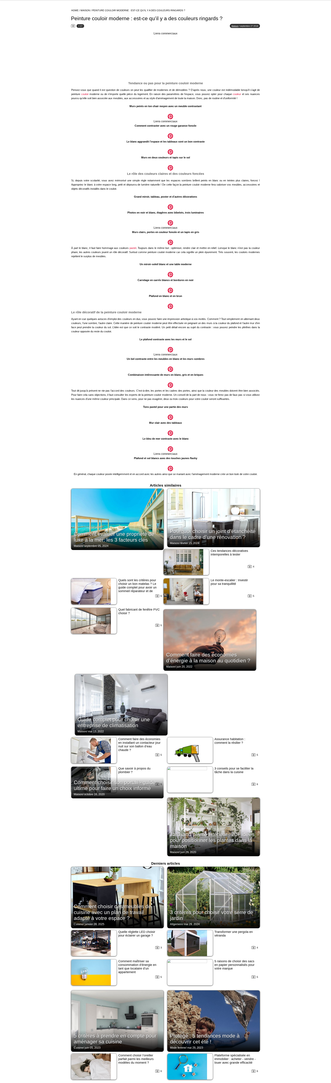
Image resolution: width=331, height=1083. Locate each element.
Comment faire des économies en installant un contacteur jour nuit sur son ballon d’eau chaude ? (139, 744)
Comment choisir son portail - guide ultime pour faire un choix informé (115, 785)
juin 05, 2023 (93, 1047)
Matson (235, 26)
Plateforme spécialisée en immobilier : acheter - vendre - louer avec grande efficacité (235, 1059)
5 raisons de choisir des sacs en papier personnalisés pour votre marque (234, 965)
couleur (237, 94)
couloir (85, 94)
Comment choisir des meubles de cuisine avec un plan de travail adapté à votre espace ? (112, 912)
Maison (85, 10)
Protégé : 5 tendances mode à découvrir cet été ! (205, 1038)
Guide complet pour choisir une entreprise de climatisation (114, 722)
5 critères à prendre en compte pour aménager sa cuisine (115, 1038)
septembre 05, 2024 (96, 545)
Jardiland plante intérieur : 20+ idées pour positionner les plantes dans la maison (212, 840)
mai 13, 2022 (96, 731)
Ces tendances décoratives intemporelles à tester (229, 552)
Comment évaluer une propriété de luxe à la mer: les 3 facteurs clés (114, 537)
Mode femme (178, 1047)
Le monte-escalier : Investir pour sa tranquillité (229, 582)
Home (74, 10)
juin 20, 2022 (184, 666)
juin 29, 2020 (188, 852)
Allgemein (176, 924)
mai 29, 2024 (192, 924)
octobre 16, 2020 (94, 794)
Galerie (165, 114)
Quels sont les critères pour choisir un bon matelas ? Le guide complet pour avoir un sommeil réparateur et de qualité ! (137, 587)
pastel (132, 247)
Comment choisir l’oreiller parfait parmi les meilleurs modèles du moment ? (136, 1059)
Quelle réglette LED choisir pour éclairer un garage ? (136, 933)
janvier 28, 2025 (94, 924)
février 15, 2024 (189, 543)
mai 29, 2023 (195, 1047)
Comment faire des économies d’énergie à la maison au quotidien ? (208, 657)
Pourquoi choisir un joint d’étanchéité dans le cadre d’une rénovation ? (212, 534)
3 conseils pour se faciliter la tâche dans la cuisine (233, 770)
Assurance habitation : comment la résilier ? (229, 740)
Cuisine (78, 924)
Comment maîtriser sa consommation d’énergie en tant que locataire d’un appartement (137, 967)
